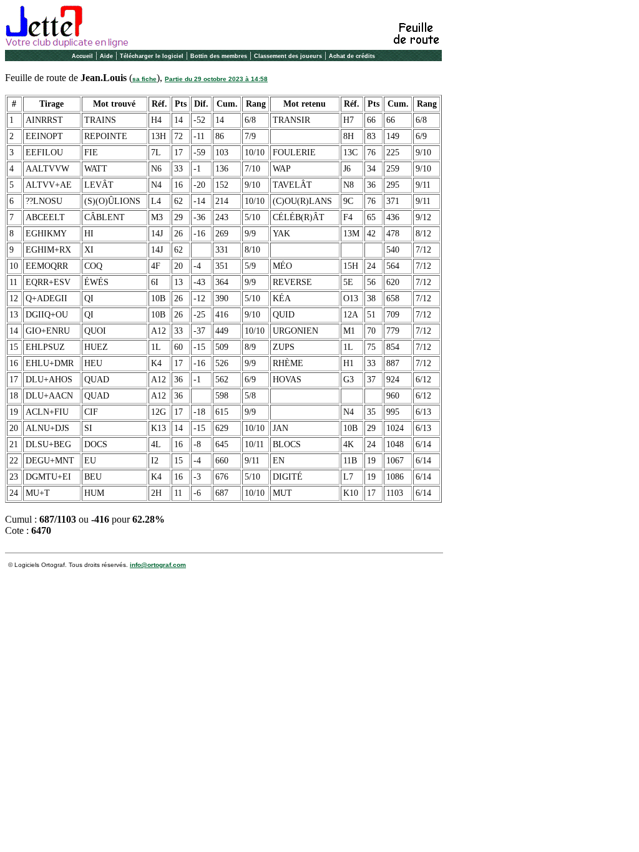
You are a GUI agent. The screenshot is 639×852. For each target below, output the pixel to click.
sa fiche (144, 78)
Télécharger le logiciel (151, 56)
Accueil (82, 56)
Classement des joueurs (288, 56)
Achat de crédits (352, 56)
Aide (106, 56)
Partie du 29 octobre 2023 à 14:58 (216, 78)
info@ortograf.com (158, 564)
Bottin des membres (218, 56)
